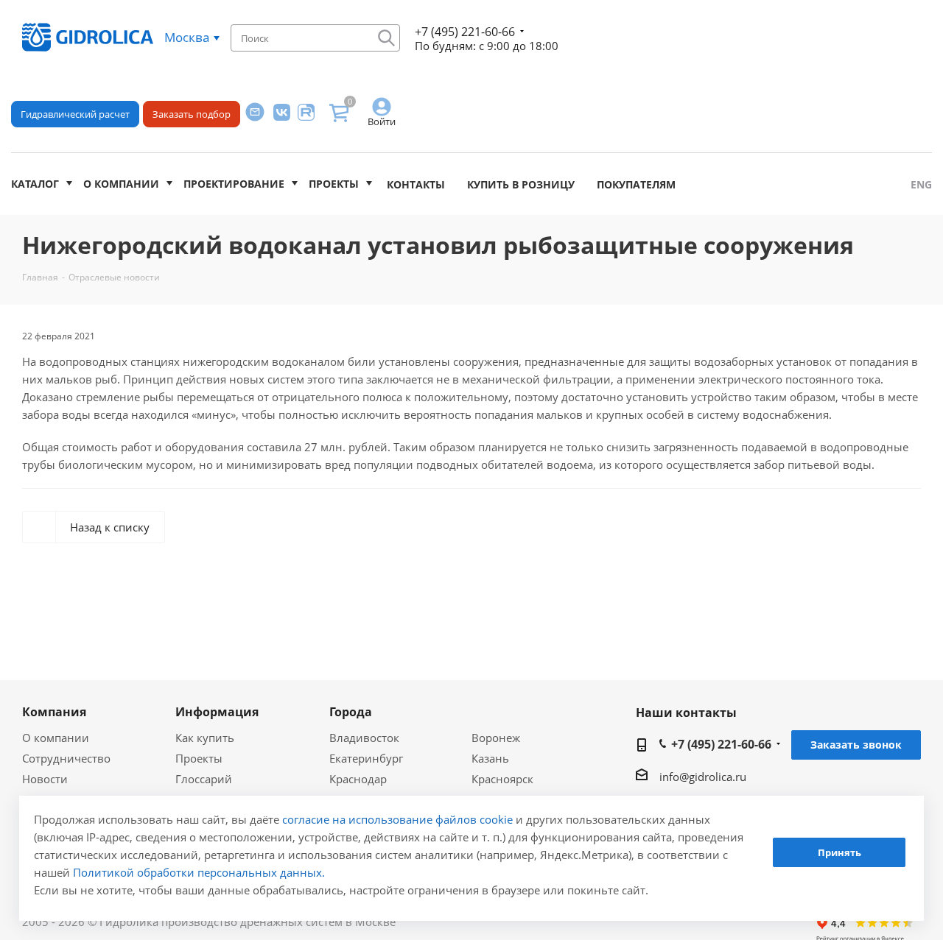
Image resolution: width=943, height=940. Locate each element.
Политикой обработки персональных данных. (199, 872)
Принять (839, 853)
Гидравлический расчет (75, 114)
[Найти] (386, 38)
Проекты (334, 184)
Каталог (35, 184)
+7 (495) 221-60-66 (465, 31)
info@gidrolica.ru (702, 776)
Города (350, 712)
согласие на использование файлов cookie (397, 819)
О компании (121, 184)
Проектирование (233, 184)
